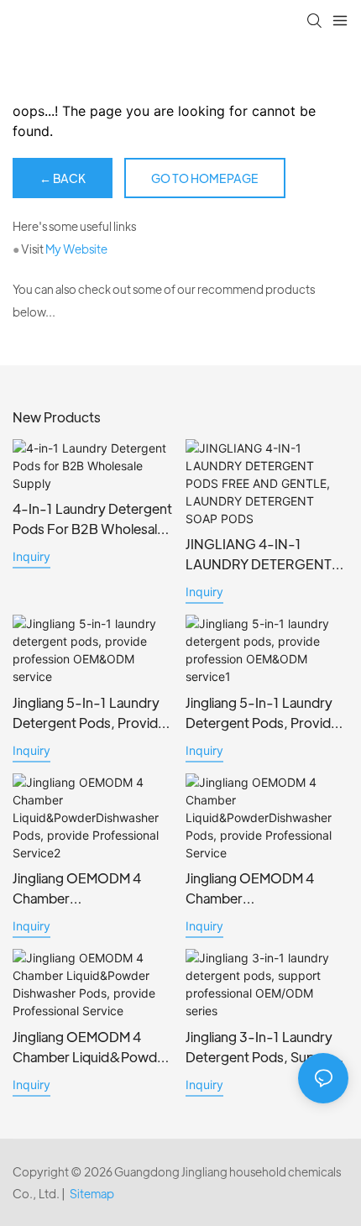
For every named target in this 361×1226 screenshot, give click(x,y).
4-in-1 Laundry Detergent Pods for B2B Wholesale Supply (92, 519)
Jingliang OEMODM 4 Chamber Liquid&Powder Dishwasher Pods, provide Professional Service (93, 1047)
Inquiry (31, 556)
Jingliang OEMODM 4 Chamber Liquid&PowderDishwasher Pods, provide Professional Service (264, 889)
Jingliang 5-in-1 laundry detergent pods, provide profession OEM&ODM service (89, 713)
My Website (76, 248)
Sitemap (92, 1193)
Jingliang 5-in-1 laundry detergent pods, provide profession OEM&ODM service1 (262, 713)
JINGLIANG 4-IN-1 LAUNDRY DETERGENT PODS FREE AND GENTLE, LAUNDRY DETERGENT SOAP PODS (267, 554)
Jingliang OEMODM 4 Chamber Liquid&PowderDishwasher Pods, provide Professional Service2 (91, 889)
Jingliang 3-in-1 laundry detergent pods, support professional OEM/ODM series (264, 1047)
